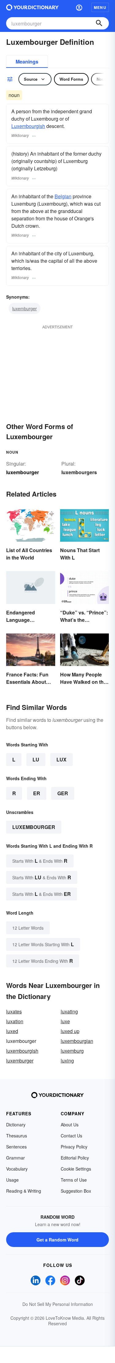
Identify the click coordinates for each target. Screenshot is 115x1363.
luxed (12, 1031)
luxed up (70, 1031)
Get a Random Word (57, 1240)
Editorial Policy (75, 1158)
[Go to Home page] (32, 7)
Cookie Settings (76, 1169)
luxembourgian (77, 1040)
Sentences (16, 1147)
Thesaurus (16, 1136)
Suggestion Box (76, 1191)
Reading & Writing (23, 1191)
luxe (65, 1021)
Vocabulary (17, 1169)
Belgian (63, 196)
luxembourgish (22, 1050)
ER (36, 793)
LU (36, 759)
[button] (79, 7)
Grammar (15, 1158)
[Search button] (99, 23)
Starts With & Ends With (39, 860)
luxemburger (24, 308)
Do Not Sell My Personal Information (57, 1304)
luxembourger (33, 827)
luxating (69, 1011)
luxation (14, 1021)
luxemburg (72, 1050)
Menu (100, 7)
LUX (61, 759)
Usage (12, 1180)
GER (62, 793)
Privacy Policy (74, 1147)
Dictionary (15, 1124)
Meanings (27, 61)
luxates (14, 1011)
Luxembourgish (28, 126)
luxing (67, 1060)
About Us (70, 1124)
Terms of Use (74, 1180)
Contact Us (71, 1136)
